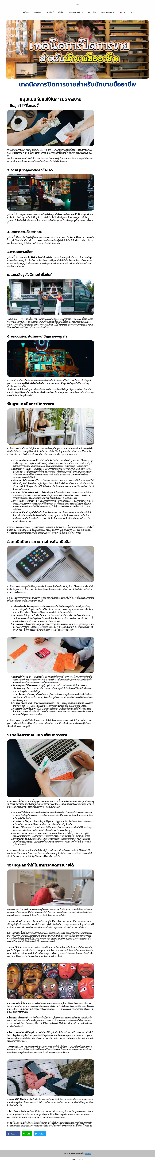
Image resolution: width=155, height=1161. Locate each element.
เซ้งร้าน (61, 12)
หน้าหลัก (26, 12)
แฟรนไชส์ (50, 12)
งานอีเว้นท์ (92, 12)
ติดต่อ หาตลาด (106, 12)
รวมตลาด (37, 12)
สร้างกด (88, 1153)
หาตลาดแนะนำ (74, 12)
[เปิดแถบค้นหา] (131, 12)
